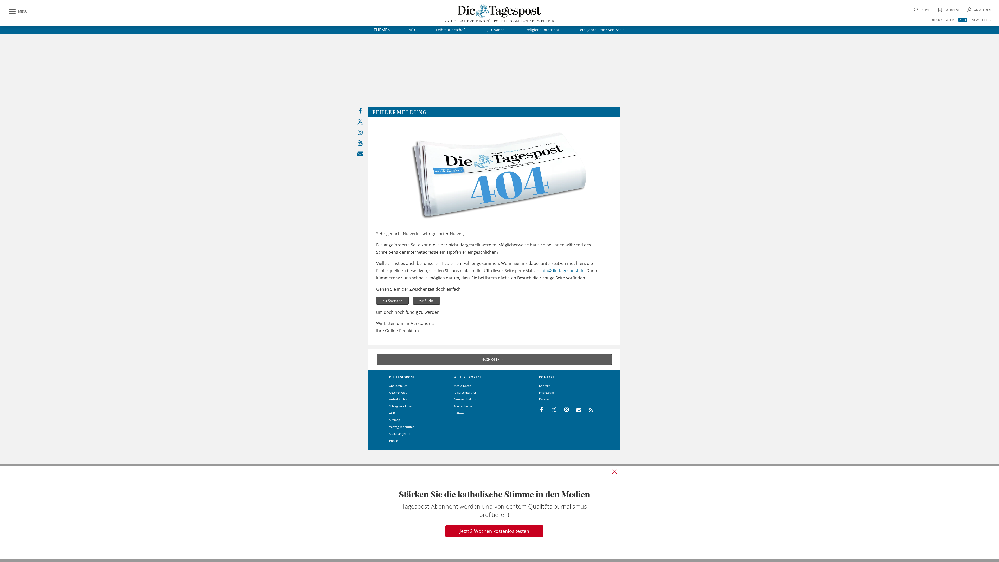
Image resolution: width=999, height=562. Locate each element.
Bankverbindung (465, 399)
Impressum (546, 392)
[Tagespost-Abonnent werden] (499, 512)
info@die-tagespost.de (562, 270)
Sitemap (394, 420)
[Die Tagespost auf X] (360, 122)
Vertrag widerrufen (401, 427)
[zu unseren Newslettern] (360, 154)
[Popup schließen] (614, 471)
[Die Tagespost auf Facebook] (360, 112)
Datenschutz (547, 399)
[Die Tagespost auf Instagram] (360, 133)
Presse (393, 441)
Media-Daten (462, 386)
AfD (412, 29)
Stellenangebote (400, 434)
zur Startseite (392, 300)
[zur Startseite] (499, 11)
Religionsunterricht (542, 29)
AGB (392, 413)
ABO (962, 20)
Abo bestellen (398, 386)
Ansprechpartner (465, 392)
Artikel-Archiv (398, 399)
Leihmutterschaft (451, 29)
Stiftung (459, 413)
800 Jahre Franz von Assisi (602, 29)
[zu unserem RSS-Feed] (588, 409)
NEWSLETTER (981, 20)
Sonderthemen (464, 406)
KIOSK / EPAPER (942, 20)
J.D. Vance (495, 29)
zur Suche (426, 300)
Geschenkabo (398, 392)
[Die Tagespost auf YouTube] (360, 144)
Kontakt (544, 386)
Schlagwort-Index (401, 406)
